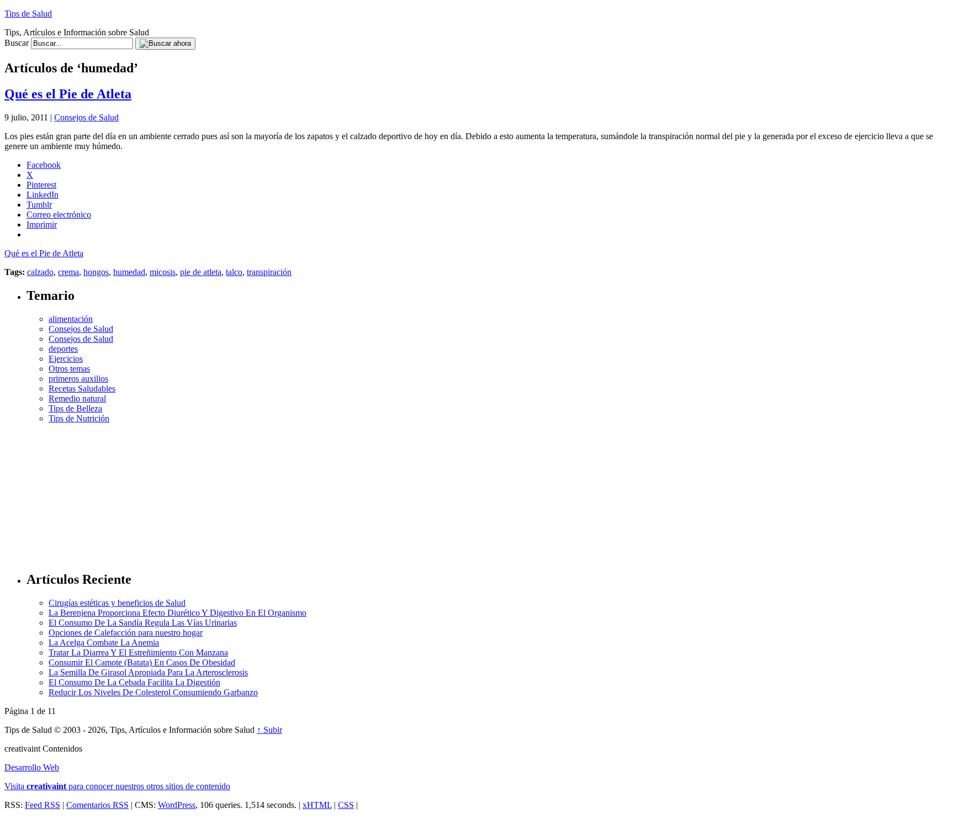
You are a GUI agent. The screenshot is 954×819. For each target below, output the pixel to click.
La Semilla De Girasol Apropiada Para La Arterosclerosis (148, 672)
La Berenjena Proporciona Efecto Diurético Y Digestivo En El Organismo (177, 612)
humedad (129, 272)
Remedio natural (77, 398)
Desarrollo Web (31, 767)
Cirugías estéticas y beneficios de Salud (117, 602)
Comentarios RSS (97, 805)
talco (234, 272)
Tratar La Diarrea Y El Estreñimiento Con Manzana (138, 652)
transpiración (269, 272)
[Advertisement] (488, 493)
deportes (63, 348)
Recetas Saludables (82, 388)
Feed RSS (42, 805)
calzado (40, 272)
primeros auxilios (78, 378)
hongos (96, 272)
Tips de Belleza (75, 408)
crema (68, 272)
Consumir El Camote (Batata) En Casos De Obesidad (142, 662)
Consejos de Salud (86, 117)
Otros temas (69, 368)
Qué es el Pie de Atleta (67, 94)
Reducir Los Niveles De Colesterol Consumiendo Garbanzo (153, 692)
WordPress (176, 805)
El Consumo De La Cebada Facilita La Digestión (134, 682)
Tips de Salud (28, 13)
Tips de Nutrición (79, 418)
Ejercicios (66, 358)
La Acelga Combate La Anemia (104, 642)
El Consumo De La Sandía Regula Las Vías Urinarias (143, 622)
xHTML (317, 805)
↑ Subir (269, 730)
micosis (163, 272)
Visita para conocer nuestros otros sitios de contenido (117, 786)
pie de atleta (200, 272)
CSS (346, 805)
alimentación (71, 319)
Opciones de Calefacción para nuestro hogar (126, 632)
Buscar (16, 42)
